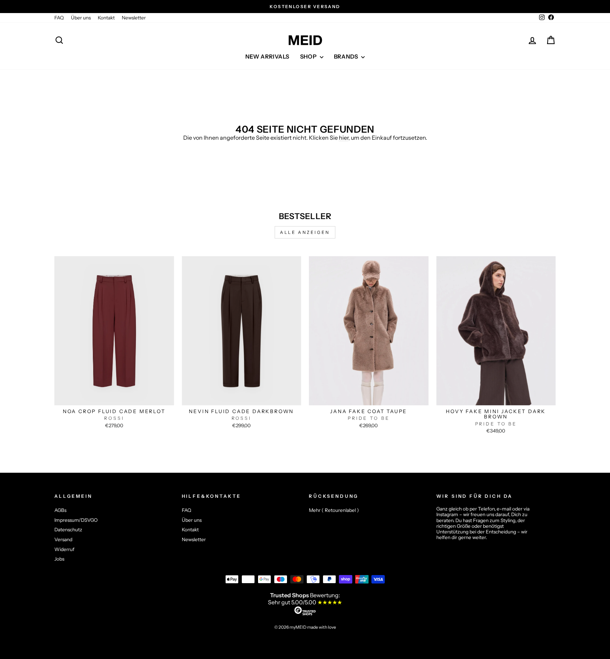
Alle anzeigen (305, 232)
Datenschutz (68, 529)
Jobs (59, 559)
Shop (309, 56)
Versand (63, 539)
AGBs (60, 510)
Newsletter (134, 17)
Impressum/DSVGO (76, 520)
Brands (347, 56)
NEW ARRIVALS (267, 56)
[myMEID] (305, 40)
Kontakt (106, 17)
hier (343, 137)
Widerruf (64, 549)
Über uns (81, 17)
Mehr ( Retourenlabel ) (334, 510)
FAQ (59, 17)
